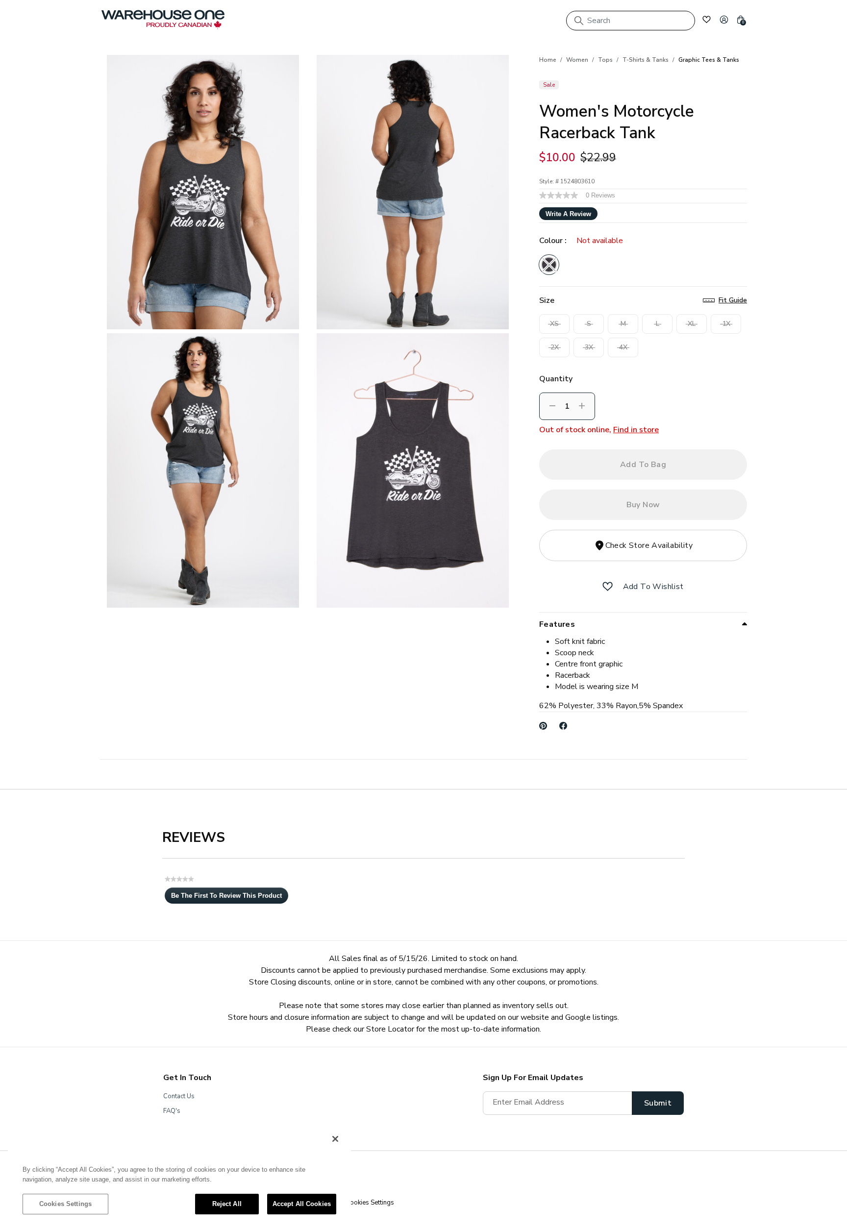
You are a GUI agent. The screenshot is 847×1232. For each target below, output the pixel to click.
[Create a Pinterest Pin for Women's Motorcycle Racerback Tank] (543, 726)
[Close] (335, 1139)
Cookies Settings (65, 1203)
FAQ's (171, 1111)
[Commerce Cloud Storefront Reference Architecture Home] (163, 19)
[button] (724, 19)
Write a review (568, 214)
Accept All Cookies (302, 1203)
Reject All (227, 1203)
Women (577, 60)
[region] (179, 1176)
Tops (605, 60)
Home (547, 60)
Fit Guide (733, 300)
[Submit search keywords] (579, 20)
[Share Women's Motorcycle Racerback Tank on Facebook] (563, 726)
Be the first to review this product (229, 898)
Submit (658, 1103)
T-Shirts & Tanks (646, 60)
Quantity (556, 378)
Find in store (636, 429)
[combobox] (631, 20)
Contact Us (179, 1096)
